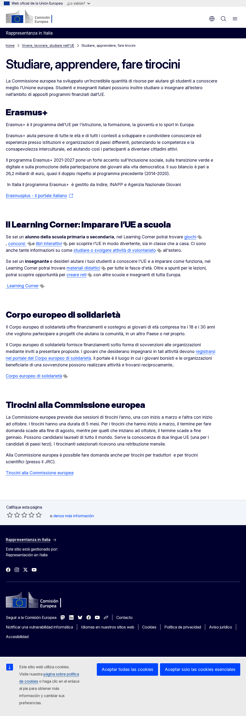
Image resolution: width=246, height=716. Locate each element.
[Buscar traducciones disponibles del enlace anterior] (199, 237)
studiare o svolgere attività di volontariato (115, 250)
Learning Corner (22, 285)
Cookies (149, 627)
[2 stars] (13, 515)
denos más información (73, 515)
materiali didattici (83, 267)
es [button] (212, 18)
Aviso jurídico (220, 627)
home (10, 45)
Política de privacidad (182, 627)
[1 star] (9, 515)
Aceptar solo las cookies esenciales (200, 669)
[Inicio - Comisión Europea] (35, 17)
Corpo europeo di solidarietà (34, 375)
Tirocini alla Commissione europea (40, 472)
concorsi (17, 243)
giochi (190, 236)
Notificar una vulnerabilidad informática (39, 627)
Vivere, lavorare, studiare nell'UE (48, 45)
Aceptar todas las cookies (127, 669)
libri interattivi (49, 243)
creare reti (76, 274)
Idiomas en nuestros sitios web (107, 627)
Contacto (124, 617)
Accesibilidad (17, 636)
